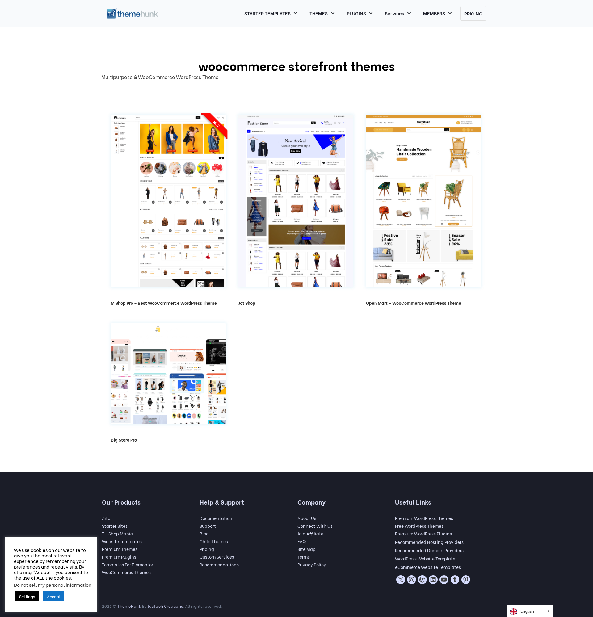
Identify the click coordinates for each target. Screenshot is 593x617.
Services (394, 13)
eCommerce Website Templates (428, 567)
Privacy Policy (311, 564)
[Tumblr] (455, 579)
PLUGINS (356, 13)
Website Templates (122, 541)
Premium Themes (119, 549)
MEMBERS (434, 13)
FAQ (301, 541)
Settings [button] (27, 596)
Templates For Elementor (127, 564)
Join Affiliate (310, 533)
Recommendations (219, 564)
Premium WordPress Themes (424, 518)
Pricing (207, 549)
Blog (204, 533)
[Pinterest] (465, 579)
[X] (400, 579)
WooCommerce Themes (126, 572)
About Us (306, 518)
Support (208, 526)
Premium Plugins (119, 556)
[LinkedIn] (433, 579)
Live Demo (168, 212)
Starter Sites (115, 526)
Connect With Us (315, 526)
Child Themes (214, 541)
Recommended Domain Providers (429, 550)
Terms (303, 556)
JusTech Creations (165, 606)
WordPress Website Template (425, 558)
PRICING (473, 13)
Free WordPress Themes (419, 526)
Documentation (216, 518)
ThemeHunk (129, 606)
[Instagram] (411, 579)
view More (168, 197)
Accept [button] (54, 596)
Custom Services (217, 556)
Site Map (306, 549)
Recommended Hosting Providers (429, 542)
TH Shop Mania (117, 533)
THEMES (318, 13)
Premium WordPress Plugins (423, 533)
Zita (106, 518)
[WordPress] (422, 579)
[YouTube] (443, 579)
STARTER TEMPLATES (267, 13)
